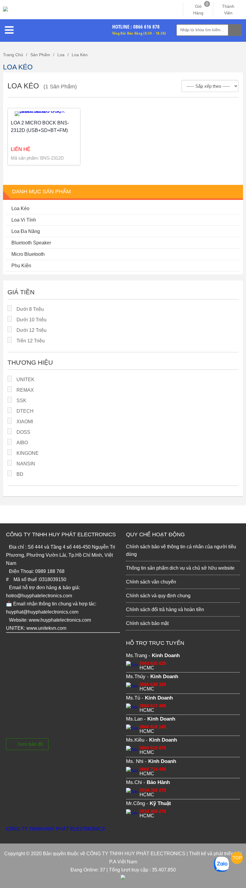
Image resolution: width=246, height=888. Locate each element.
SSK (21, 400)
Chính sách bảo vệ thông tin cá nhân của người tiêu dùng (181, 550)
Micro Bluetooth (28, 254)
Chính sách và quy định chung (158, 595)
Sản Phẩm (40, 54)
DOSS (23, 432)
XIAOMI (24, 421)
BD (19, 474)
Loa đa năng (25, 231)
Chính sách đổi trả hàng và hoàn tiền (165, 609)
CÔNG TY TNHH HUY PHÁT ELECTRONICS (55, 828)
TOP (237, 857)
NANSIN (25, 463)
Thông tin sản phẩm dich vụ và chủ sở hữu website (180, 568)
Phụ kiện (21, 265)
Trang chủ (13, 54)
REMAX (25, 390)
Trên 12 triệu (30, 340)
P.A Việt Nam (123, 861)
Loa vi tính (23, 219)
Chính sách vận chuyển (151, 581)
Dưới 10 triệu (31, 319)
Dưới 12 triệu (31, 330)
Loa (60, 54)
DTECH (25, 411)
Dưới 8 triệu (30, 309)
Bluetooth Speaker (31, 242)
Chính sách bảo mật (147, 623)
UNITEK (25, 379)
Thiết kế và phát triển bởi (215, 853)
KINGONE (27, 453)
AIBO (22, 442)
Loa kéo (80, 54)
